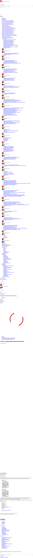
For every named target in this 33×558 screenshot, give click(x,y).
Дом (4, 247)
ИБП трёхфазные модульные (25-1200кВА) (9, 184)
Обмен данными (4, 528)
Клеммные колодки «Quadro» (8, 149)
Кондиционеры (6, 131)
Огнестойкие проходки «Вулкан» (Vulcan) (9, 61)
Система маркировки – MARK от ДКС (9, 150)
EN (2, 280)
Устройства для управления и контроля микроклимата (11, 130)
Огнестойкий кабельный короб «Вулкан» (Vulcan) (10, 62)
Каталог (3, 337)
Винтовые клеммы (6, 138)
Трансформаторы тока (7, 193)
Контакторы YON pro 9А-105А (8, 217)
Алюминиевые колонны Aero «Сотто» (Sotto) (10, 71)
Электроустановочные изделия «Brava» (9, 79)
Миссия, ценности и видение (8, 267)
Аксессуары (5, 140)
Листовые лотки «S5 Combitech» (8, 40)
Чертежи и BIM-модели (5, 534)
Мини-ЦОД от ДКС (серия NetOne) (8, 173)
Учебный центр (6, 262)
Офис (4, 249)
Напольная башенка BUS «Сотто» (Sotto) (9, 70)
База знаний (3, 526)
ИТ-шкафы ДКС (6, 174)
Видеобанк (5, 270)
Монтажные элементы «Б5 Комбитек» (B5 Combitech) (11, 45)
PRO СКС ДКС (6, 171)
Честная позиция (4, 546)
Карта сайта (19, 551)
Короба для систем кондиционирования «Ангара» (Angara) (12, 86)
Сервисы (3, 531)
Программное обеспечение (7, 258)
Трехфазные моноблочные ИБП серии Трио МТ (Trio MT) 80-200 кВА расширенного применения (17, 183)
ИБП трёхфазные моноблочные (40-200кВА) (10, 182)
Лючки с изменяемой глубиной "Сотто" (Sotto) (10, 68)
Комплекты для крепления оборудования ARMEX (10, 225)
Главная (3, 336)
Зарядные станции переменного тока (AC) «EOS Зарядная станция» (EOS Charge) (15, 165)
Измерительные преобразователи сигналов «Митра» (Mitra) (12, 112)
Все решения (4, 243)
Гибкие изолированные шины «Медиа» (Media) (8, 338)
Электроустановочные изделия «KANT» (9, 80)
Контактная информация (5, 539)
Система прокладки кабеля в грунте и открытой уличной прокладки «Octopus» (14, 102)
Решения (3, 523)
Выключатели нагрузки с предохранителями (10, 203)
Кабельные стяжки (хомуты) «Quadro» (9, 147)
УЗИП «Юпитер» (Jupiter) (7, 54)
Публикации (3, 544)
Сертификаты (5, 260)
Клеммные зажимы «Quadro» (8, 151)
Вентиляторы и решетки (7, 129)
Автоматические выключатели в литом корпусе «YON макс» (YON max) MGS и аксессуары (16, 204)
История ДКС (5, 266)
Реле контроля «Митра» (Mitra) (8, 113)
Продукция (3, 521)
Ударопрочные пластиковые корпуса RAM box (10, 123)
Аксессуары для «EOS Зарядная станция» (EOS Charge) (11, 164)
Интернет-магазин (2, 278)
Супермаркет (5, 251)
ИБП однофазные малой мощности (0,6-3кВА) (10, 180)
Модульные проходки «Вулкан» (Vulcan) (9, 60)
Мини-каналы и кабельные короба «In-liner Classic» (11, 87)
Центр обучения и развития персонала (9, 272)
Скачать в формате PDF (5, 487)
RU (0, 288)
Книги (4, 235)
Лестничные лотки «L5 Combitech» (8, 42)
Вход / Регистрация (3, 279)
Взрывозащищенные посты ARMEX (9, 226)
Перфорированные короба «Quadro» (8, 146)
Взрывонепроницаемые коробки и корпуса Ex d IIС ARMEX (12, 229)
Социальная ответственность (8, 274)
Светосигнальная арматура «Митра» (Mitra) (9, 114)
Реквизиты (5, 273)
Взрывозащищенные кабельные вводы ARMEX (10, 227)
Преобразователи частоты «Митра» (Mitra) (9, 109)
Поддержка (3, 254)
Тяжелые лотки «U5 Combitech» (8, 43)
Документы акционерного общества (9, 265)
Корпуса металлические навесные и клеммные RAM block (12, 120)
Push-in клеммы (6, 139)
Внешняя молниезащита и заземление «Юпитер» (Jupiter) (11, 53)
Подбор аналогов (4, 529)
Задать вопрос (16, 551)
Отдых (4, 236)
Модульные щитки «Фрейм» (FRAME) (9, 93)
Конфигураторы (6, 256)
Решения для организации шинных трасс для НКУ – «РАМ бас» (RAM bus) (14, 194)
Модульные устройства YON (8, 211)
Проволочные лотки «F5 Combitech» (9, 41)
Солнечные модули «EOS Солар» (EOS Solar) (10, 158)
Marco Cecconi (5, 275)
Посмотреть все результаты (4, 557)
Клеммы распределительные (7, 137)
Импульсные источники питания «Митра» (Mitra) (10, 110)
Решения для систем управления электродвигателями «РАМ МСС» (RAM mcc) (14, 195)
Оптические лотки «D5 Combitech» (8, 44)
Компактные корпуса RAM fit (8, 121)
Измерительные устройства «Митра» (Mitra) (10, 111)
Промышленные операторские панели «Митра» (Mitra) (11, 108)
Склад (4, 250)
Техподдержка (5, 261)
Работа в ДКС (4, 541)
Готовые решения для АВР (7, 205)
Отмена (4, 501)
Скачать (2, 501)
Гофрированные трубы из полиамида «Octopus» (10, 101)
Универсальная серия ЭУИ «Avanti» (8, 78)
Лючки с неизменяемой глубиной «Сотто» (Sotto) (10, 69)
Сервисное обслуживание (7, 259)
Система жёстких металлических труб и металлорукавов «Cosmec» (13, 100)
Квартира (5, 248)
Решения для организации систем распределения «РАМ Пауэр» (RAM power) (14, 192)
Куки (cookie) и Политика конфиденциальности (6, 551)
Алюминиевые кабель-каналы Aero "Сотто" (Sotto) (11, 72)
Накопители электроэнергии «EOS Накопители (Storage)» (11, 157)
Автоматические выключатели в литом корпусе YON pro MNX (12, 202)
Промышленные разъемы (7, 47)
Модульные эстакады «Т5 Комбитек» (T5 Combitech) (11, 46)
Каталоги (5, 255)
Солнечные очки (6, 237)
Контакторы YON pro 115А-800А (8, 219)
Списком (3, 297)
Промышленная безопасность (8, 269)
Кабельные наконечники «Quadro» (8, 148)
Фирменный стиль (6, 271)
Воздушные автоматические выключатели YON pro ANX (11, 201)
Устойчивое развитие (6, 276)
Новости (5, 268)
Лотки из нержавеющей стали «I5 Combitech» (10, 39)
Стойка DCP (5, 172)
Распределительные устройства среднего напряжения (11, 190)
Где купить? (3, 480)
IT (2, 281)
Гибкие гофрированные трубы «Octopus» (9, 99)
